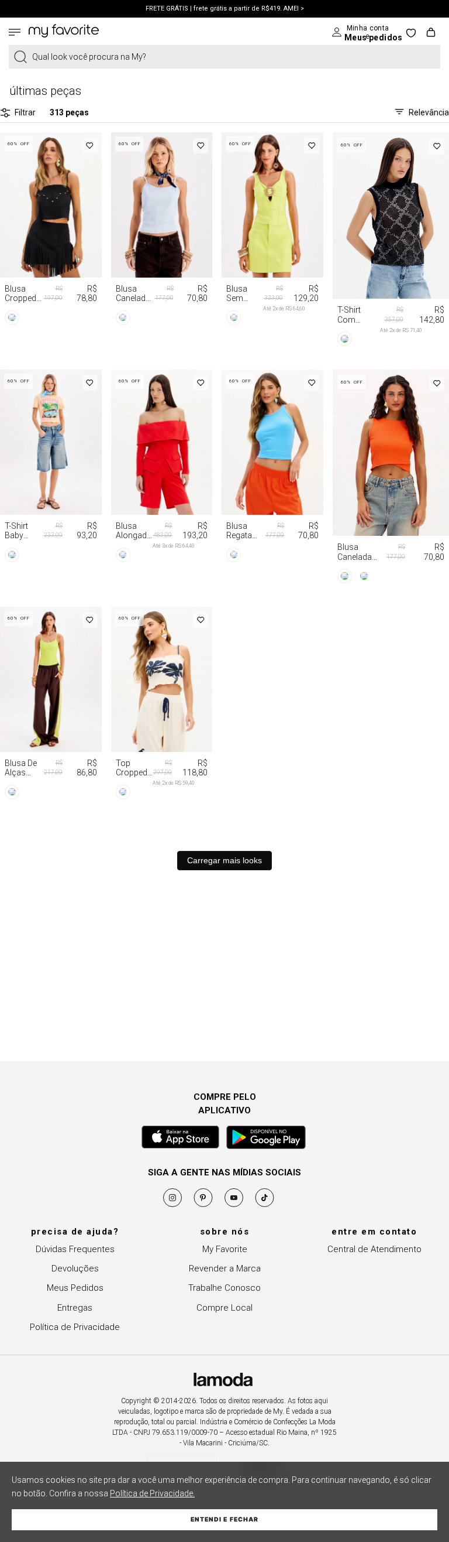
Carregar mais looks (224, 860)
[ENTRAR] (358, 32)
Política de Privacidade (75, 1327)
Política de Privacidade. (152, 1493)
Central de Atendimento (374, 1249)
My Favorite (224, 1249)
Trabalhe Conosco (224, 1288)
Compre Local (224, 1307)
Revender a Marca (225, 1268)
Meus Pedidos (75, 1288)
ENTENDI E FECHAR (224, 1519)
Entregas (74, 1307)
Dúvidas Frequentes (75, 1249)
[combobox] (224, 57)
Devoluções (75, 1268)
